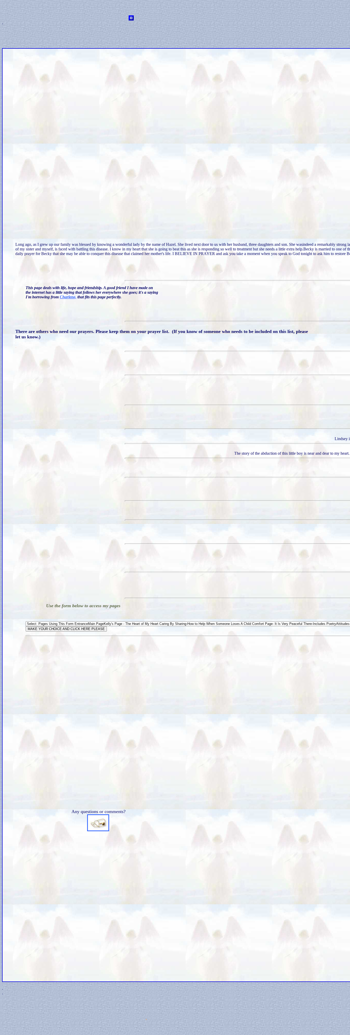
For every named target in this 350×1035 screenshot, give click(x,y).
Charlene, (68, 297)
